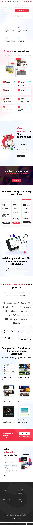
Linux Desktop (19, 270)
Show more (5, 475)
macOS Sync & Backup (10, 270)
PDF (7, 501)
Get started (24, 433)
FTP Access (4, 503)
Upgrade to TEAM (26, 222)
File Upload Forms (20, 491)
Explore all (16, 180)
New (27, 1)
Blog (18, 503)
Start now (21, 156)
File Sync (19, 486)
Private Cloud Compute (21, 490)
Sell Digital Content (20, 492)
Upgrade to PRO (16, 222)
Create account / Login (6, 486)
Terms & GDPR (5, 490)
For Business (4, 489)
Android (19, 268)
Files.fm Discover (5, 504)
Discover (14, 1)
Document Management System (22, 488)
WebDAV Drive (5, 502)
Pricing (4, 487)
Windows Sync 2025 (12, 268)
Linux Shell (25, 270)
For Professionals (5, 488)
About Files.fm (19, 500)
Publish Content (20, 493)
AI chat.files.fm (5, 505)
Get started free (6, 222)
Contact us (29, 227)
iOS (24, 268)
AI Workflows (19, 487)
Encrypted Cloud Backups (21, 489)
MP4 (9, 501)
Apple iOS (10, 499)
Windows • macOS (9, 500)
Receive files (17, 16)
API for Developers (20, 501)
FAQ (18, 502)
